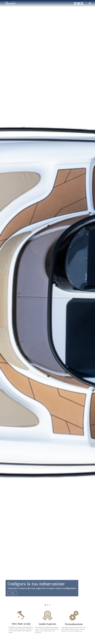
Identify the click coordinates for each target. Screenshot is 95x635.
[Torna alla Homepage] (16, 3)
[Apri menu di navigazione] (90, 3)
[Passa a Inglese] (85, 3)
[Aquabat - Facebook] (75, 3)
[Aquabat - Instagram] (78, 3)
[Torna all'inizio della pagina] (91, 631)
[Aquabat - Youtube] (82, 3)
